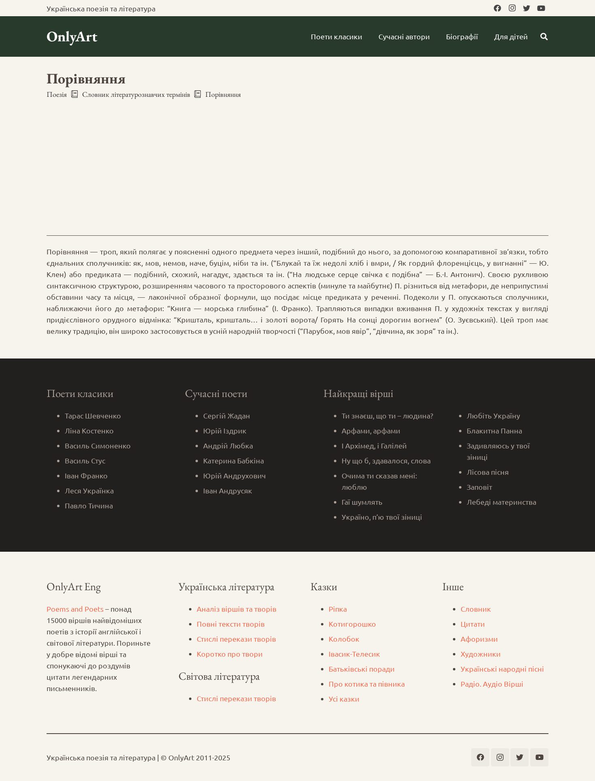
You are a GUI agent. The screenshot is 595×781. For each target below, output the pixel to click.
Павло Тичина (89, 505)
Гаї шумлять (362, 501)
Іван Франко (86, 475)
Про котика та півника (367, 683)
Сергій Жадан (226, 415)
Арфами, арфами (371, 430)
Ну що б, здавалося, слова (386, 460)
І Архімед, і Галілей (374, 445)
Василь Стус (85, 460)
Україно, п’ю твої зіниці (382, 516)
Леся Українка (89, 490)
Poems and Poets (75, 608)
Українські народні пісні (502, 668)
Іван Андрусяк (227, 490)
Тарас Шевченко (93, 415)
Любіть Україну (493, 415)
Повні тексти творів (231, 623)
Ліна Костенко (89, 430)
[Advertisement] (297, 160)
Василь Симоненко (98, 445)
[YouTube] (541, 8)
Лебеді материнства (501, 501)
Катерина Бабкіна (233, 460)
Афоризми (479, 638)
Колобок (344, 638)
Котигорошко (352, 623)
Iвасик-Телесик (354, 653)
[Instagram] (512, 8)
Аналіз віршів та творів (236, 608)
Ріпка (338, 608)
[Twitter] (526, 8)
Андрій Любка (228, 445)
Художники (481, 653)
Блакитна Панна (494, 430)
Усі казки (344, 698)
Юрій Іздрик (224, 430)
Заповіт (479, 486)
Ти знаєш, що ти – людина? (387, 415)
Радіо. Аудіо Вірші (492, 683)
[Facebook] (497, 8)
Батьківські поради (362, 668)
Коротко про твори (230, 653)
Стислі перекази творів (236, 638)
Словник (476, 608)
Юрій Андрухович (234, 475)
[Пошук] (544, 36)
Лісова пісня (488, 471)
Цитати (473, 623)
